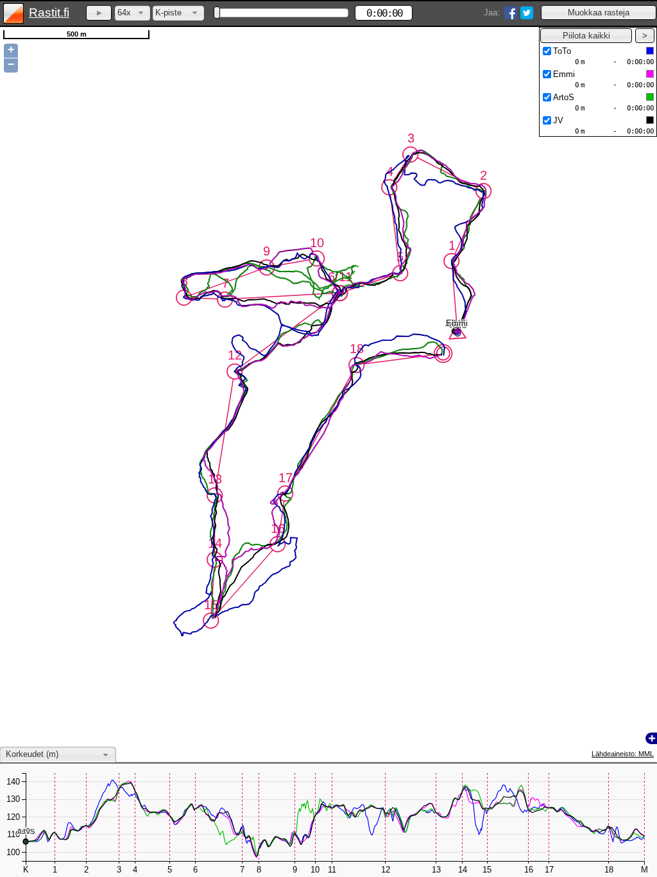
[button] (598, 12)
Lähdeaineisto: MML (623, 754)
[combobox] (132, 13)
